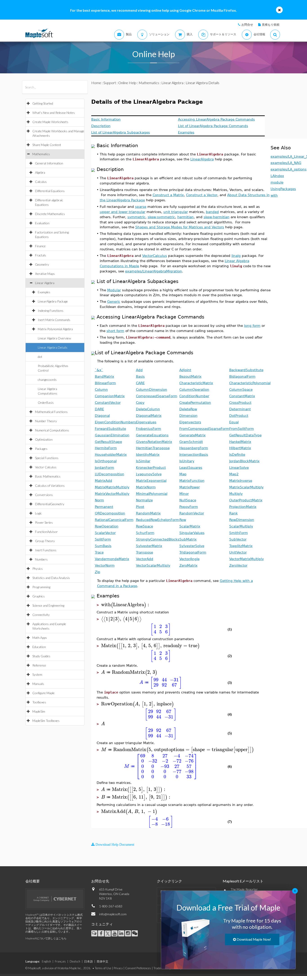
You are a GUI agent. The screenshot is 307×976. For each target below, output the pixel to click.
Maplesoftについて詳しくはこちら (46, 938)
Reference (39, 665)
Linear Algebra (44, 283)
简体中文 (102, 961)
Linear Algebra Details (52, 347)
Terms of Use (103, 968)
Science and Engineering (48, 605)
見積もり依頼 (270, 24)
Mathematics (41, 154)
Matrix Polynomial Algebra (55, 329)
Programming (41, 587)
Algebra (40, 172)
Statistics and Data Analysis (51, 578)
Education (39, 647)
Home (96, 83)
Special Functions (46, 458)
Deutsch (75, 961)
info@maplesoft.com (113, 914)
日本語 (88, 961)
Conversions (44, 495)
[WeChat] (135, 933)
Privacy (118, 968)
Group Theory (45, 541)
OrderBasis (46, 402)
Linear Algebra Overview (54, 338)
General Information (49, 163)
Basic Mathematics (47, 476)
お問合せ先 (100, 881)
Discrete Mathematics (50, 214)
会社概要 (32, 881)
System (37, 674)
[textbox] (125, 605)
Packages (41, 449)
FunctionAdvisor (46, 532)
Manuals (38, 684)
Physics (37, 568)
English (46, 961)
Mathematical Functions (51, 412)
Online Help (127, 83)
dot (40, 357)
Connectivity (41, 615)
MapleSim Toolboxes (46, 720)
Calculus (41, 182)
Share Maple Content (46, 145)
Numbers (41, 559)
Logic (38, 513)
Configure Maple (43, 693)
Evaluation (42, 223)
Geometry (42, 264)
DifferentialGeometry (49, 504)
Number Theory (46, 421)
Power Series (44, 522)
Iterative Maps (45, 274)
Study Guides (41, 656)
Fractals (40, 255)
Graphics (38, 596)
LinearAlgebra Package (53, 301)
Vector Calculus (45, 467)
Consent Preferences (138, 968)
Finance (40, 246)
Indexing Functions (50, 310)
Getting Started (42, 103)
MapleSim (38, 711)
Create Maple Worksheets (50, 122)
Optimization (44, 439)
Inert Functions (45, 550)
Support (109, 83)
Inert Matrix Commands (54, 320)
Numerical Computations (52, 430)
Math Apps (39, 637)
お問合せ (247, 24)
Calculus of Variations (50, 485)
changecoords (47, 379)
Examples (44, 292)
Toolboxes (39, 702)
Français (60, 961)
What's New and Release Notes (53, 112)
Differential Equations (50, 191)
